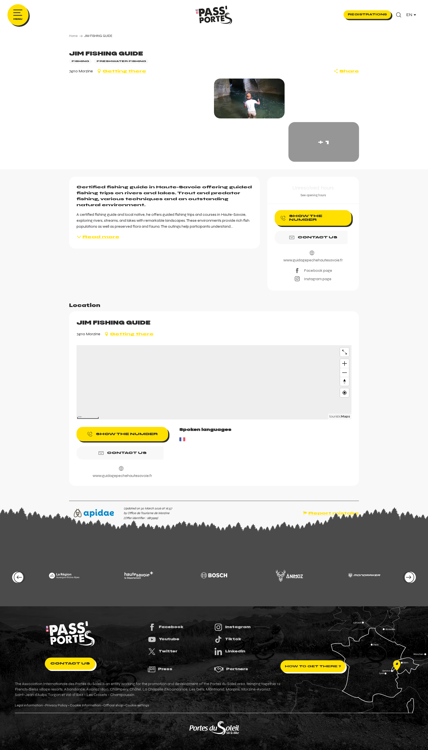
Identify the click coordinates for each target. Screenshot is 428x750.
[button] (398, 14)
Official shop (113, 705)
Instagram (238, 627)
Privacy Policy (56, 705)
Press (165, 669)
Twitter (168, 651)
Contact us (70, 663)
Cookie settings (137, 705)
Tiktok (233, 639)
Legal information (29, 705)
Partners (237, 669)
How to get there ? (313, 666)
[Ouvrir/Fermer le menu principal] (18, 15)
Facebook (171, 627)
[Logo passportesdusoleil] (70, 633)
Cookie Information (85, 705)
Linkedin (235, 651)
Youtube (169, 639)
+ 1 (323, 142)
